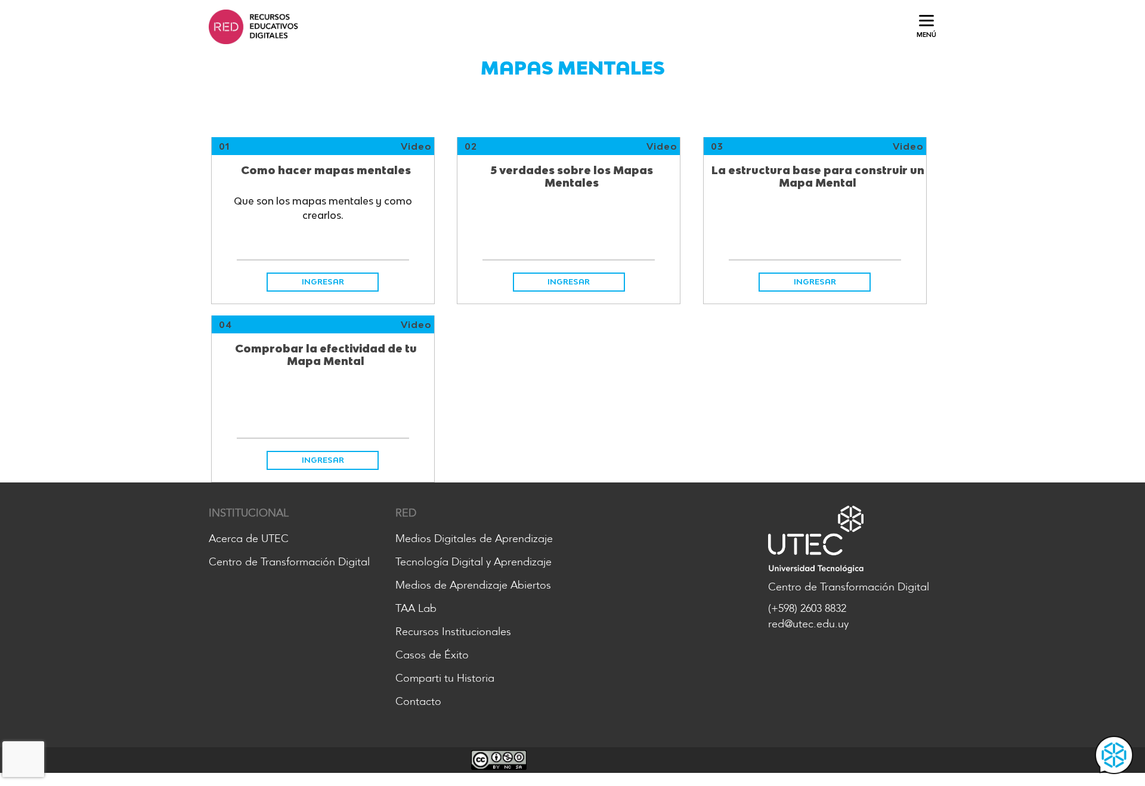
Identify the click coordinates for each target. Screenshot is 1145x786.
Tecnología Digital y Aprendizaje (473, 561)
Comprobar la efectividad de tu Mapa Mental (326, 355)
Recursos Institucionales (453, 631)
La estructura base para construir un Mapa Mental (817, 177)
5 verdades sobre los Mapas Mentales (571, 177)
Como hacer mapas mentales (326, 170)
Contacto (418, 701)
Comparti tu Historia (444, 678)
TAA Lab (416, 608)
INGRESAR (323, 281)
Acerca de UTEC (249, 538)
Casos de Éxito (432, 654)
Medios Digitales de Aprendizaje (474, 538)
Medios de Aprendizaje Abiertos (473, 585)
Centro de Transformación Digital (289, 561)
